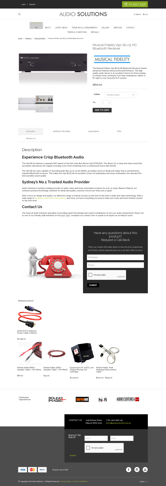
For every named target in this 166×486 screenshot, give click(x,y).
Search (19, 14)
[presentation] (106, 275)
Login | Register (28, 4)
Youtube (145, 469)
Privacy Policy (66, 481)
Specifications (93, 131)
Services (118, 28)
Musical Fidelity (39, 38)
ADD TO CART (102, 110)
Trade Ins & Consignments (84, 28)
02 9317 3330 (137, 4)
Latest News (61, 28)
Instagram (137, 469)
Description (30, 131)
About (48, 28)
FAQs (119, 131)
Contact (130, 28)
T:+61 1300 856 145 (114, 420)
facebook (128, 469)
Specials (95, 32)
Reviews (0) (31, 138)
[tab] (30, 131)
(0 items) (141, 14)
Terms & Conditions (77, 32)
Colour (97, 94)
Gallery (105, 28)
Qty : (94, 102)
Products (36, 23)
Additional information (61, 131)
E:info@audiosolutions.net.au (118, 423)
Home (20, 38)
